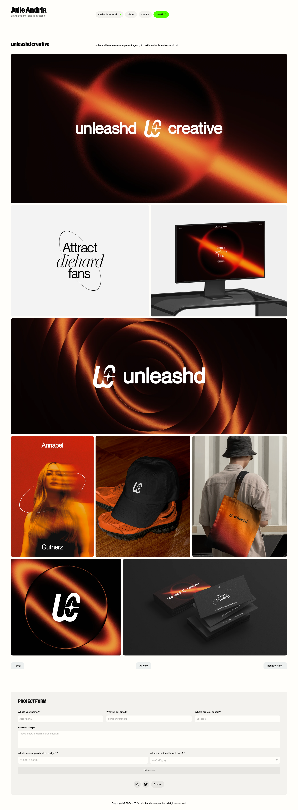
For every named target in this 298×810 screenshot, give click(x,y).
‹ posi (17, 665)
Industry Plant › (275, 665)
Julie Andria (29, 9)
